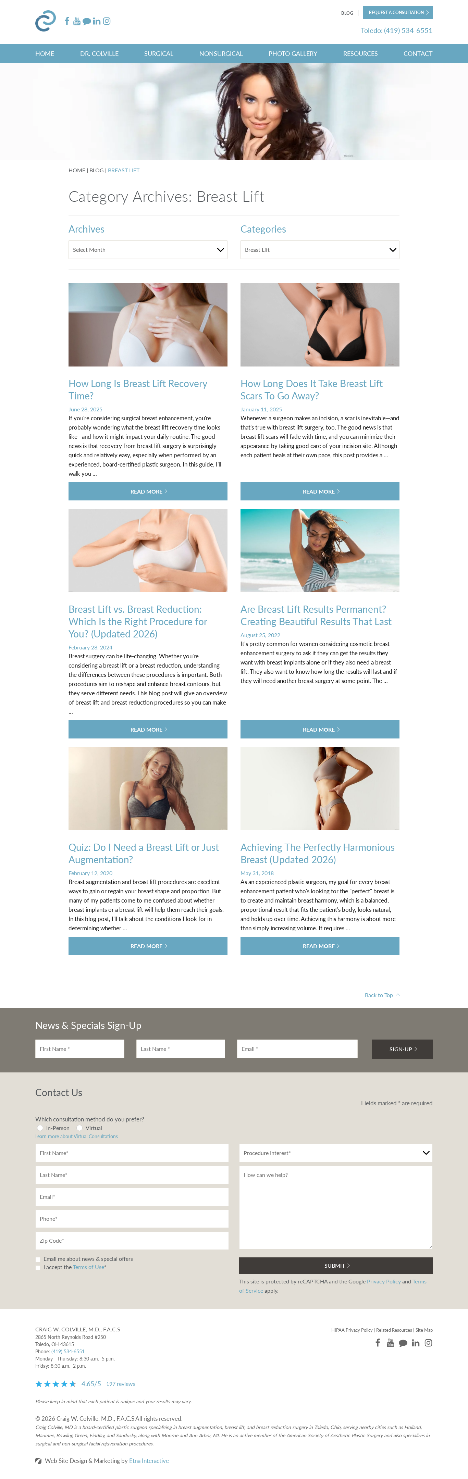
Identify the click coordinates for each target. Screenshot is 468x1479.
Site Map (424, 1330)
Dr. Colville (99, 53)
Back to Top (379, 995)
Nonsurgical (221, 53)
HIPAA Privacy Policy (352, 1330)
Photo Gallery (293, 53)
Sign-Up (401, 1049)
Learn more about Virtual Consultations (76, 1136)
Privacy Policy (384, 1281)
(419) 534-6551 (68, 1351)
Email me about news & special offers (88, 1259)
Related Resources (394, 1330)
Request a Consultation (396, 12)
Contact (418, 53)
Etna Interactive (149, 1460)
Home (44, 53)
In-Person (58, 1128)
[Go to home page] (49, 22)
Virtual (94, 1128)
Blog (347, 13)
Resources (360, 53)
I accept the (57, 1267)
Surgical (158, 53)
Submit (334, 1265)
